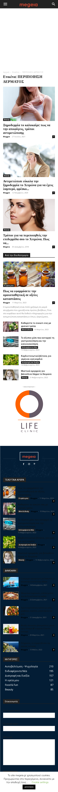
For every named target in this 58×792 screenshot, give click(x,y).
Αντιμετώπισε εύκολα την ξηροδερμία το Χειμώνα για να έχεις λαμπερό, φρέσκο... (28, 185)
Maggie (6, 136)
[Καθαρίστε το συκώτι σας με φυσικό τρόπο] (11, 327)
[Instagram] (29, 464)
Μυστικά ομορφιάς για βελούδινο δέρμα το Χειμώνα (36, 554)
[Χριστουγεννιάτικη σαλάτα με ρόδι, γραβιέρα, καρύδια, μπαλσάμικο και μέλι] (11, 610)
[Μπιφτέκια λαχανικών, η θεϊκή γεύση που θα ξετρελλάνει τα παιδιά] (11, 596)
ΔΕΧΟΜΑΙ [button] (29, 787)
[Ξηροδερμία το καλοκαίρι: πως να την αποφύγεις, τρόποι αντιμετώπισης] (29, 104)
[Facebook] (24, 464)
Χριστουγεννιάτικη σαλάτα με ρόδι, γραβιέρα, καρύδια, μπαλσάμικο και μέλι (36, 610)
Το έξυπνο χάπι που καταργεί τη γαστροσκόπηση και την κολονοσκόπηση (37, 341)
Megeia (6, 247)
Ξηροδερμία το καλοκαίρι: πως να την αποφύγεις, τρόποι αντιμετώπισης (26, 129)
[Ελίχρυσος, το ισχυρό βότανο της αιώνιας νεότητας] (11, 647)
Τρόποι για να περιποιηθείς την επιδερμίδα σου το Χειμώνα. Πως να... (26, 239)
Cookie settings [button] (40, 782)
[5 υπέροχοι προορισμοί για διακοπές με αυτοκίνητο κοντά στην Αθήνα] (11, 582)
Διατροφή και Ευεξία (30, 362)
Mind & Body (27, 329)
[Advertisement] (29, 40)
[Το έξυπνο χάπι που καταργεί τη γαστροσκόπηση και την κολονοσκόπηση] (11, 341)
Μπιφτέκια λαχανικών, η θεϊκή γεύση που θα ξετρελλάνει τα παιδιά (37, 595)
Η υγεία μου (9, 285)
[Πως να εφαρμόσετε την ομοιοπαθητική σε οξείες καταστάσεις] (29, 274)
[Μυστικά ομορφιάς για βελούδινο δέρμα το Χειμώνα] (11, 374)
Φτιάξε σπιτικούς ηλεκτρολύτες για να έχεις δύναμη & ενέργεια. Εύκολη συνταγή (37, 628)
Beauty (6, 120)
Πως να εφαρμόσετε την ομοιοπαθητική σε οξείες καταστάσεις (20, 295)
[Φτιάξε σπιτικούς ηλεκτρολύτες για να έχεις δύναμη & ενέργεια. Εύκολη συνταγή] (11, 629)
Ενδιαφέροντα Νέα (29, 347)
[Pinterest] (34, 464)
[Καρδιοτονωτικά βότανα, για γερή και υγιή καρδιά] (11, 359)
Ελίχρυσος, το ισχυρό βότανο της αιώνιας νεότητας (35, 645)
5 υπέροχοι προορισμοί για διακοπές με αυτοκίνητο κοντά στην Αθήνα (38, 580)
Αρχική (6, 72)
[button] (5, 4)
